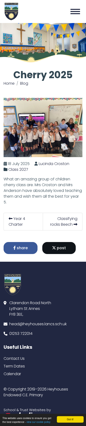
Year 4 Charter (17, 221)
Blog (24, 83)
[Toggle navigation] (75, 11)
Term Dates (14, 366)
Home (9, 83)
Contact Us (14, 358)
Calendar (12, 374)
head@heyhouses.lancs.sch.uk (38, 324)
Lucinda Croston (54, 163)
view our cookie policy (38, 422)
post (61, 248)
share (22, 248)
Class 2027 (18, 169)
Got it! (70, 419)
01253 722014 (20, 333)
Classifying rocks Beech (63, 221)
